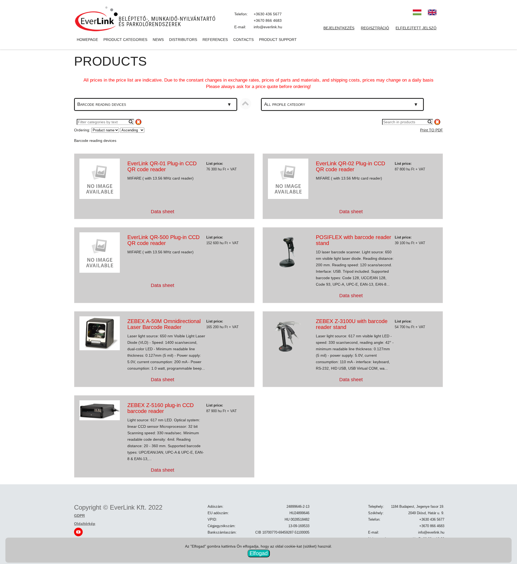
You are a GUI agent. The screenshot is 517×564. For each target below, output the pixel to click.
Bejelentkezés (338, 28)
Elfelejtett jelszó (416, 28)
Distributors (183, 39)
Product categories (125, 39)
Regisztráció (375, 28)
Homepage (87, 39)
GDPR (79, 515)
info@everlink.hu (268, 27)
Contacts (243, 39)
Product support (278, 39)
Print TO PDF (431, 130)
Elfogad (259, 553)
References (215, 39)
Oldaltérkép (84, 523)
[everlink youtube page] (78, 532)
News (158, 39)
